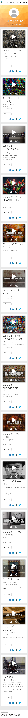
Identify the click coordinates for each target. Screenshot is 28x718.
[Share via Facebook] (15, 71)
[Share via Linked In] (12, 71)
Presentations (17, 715)
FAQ (19, 714)
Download (7, 66)
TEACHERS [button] (5, 2)
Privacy (11, 715)
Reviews (5, 714)
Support (15, 714)
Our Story (11, 714)
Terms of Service (5, 715)
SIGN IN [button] (25, 2)
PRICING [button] (19, 2)
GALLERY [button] (12, 2)
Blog (2, 714)
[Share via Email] (9, 71)
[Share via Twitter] (19, 71)
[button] (11, 45)
